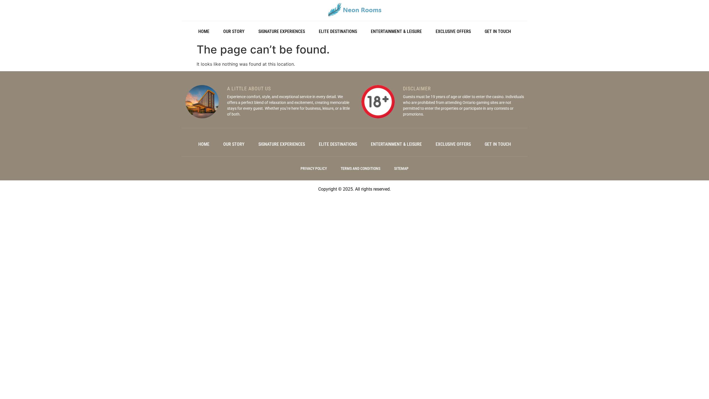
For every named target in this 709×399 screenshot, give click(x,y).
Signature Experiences (281, 31)
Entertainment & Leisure (396, 31)
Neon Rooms (362, 10)
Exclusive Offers (453, 31)
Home (203, 31)
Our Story (234, 31)
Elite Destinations (338, 31)
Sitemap (401, 168)
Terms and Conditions (360, 168)
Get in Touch (498, 31)
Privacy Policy (313, 168)
